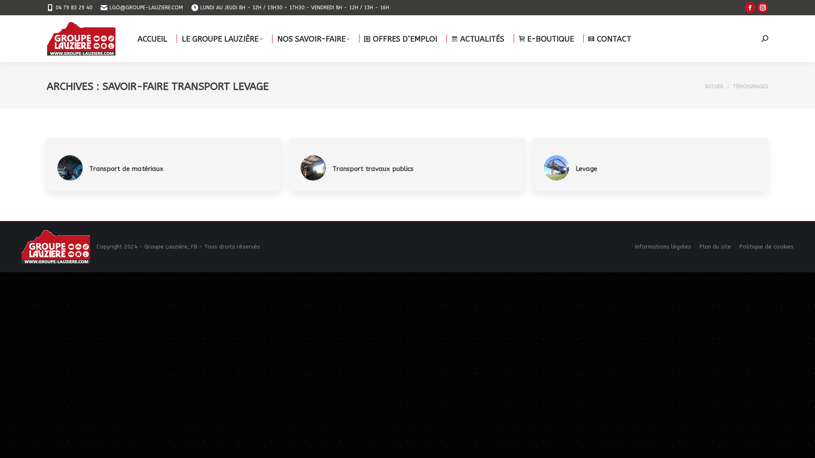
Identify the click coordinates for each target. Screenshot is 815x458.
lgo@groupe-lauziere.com (146, 8)
